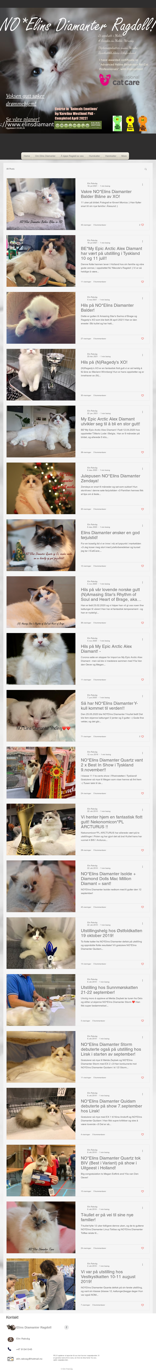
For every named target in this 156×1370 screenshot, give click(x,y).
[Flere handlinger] (143, 184)
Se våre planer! (23, 119)
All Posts (10, 169)
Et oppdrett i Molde (110, 35)
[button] (145, 169)
